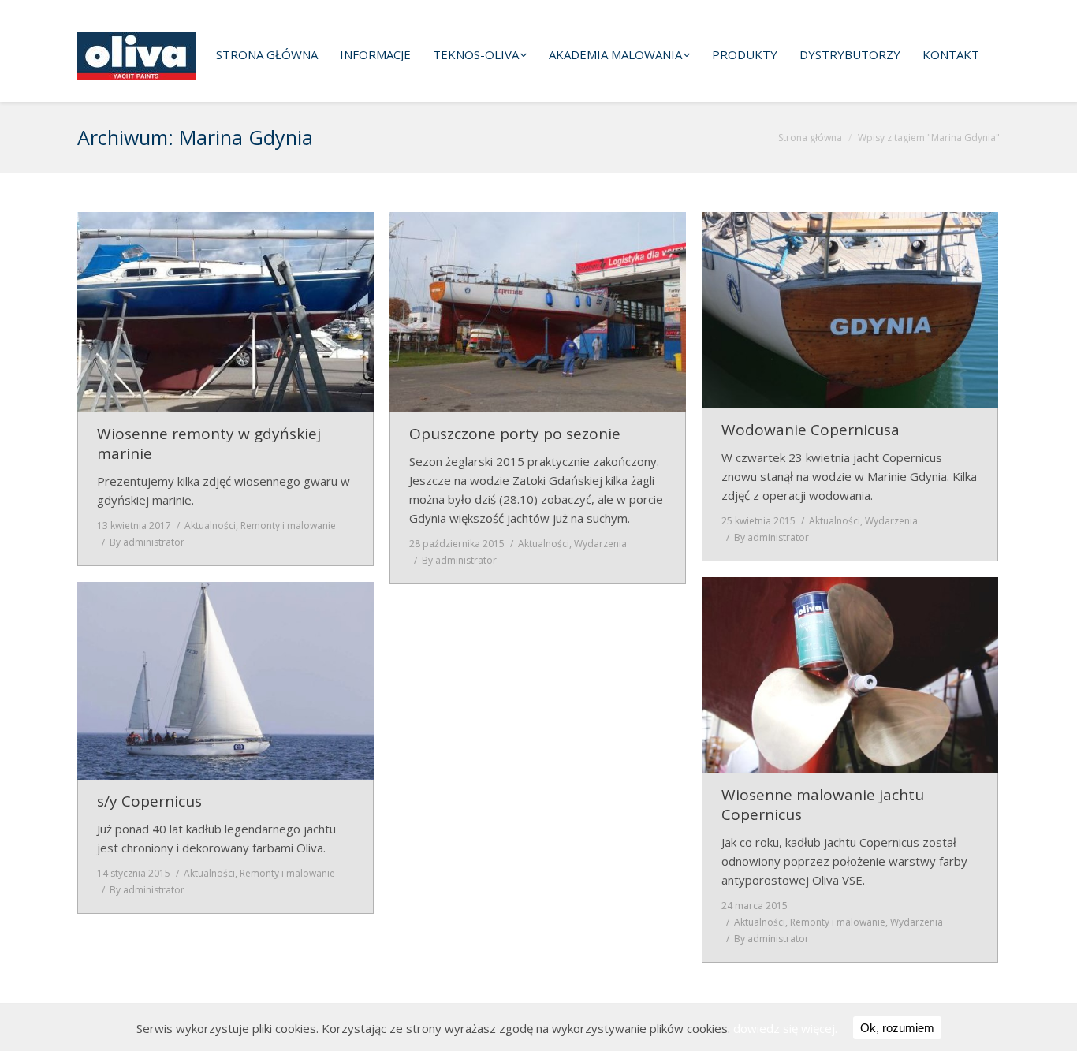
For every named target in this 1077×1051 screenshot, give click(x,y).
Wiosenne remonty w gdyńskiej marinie (209, 444)
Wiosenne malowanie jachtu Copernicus (822, 805)
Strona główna (810, 137)
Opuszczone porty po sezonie (514, 434)
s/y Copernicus (149, 801)
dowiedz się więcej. (785, 1028)
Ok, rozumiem (897, 1027)
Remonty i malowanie (288, 525)
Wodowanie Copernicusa (810, 430)
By (147, 542)
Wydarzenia (600, 543)
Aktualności (210, 525)
